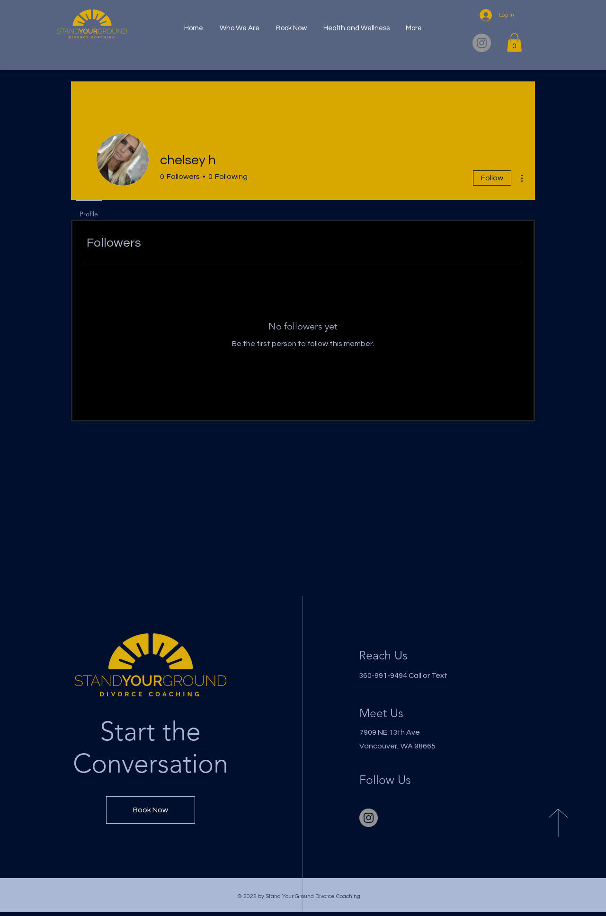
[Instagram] (481, 43)
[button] (514, 42)
